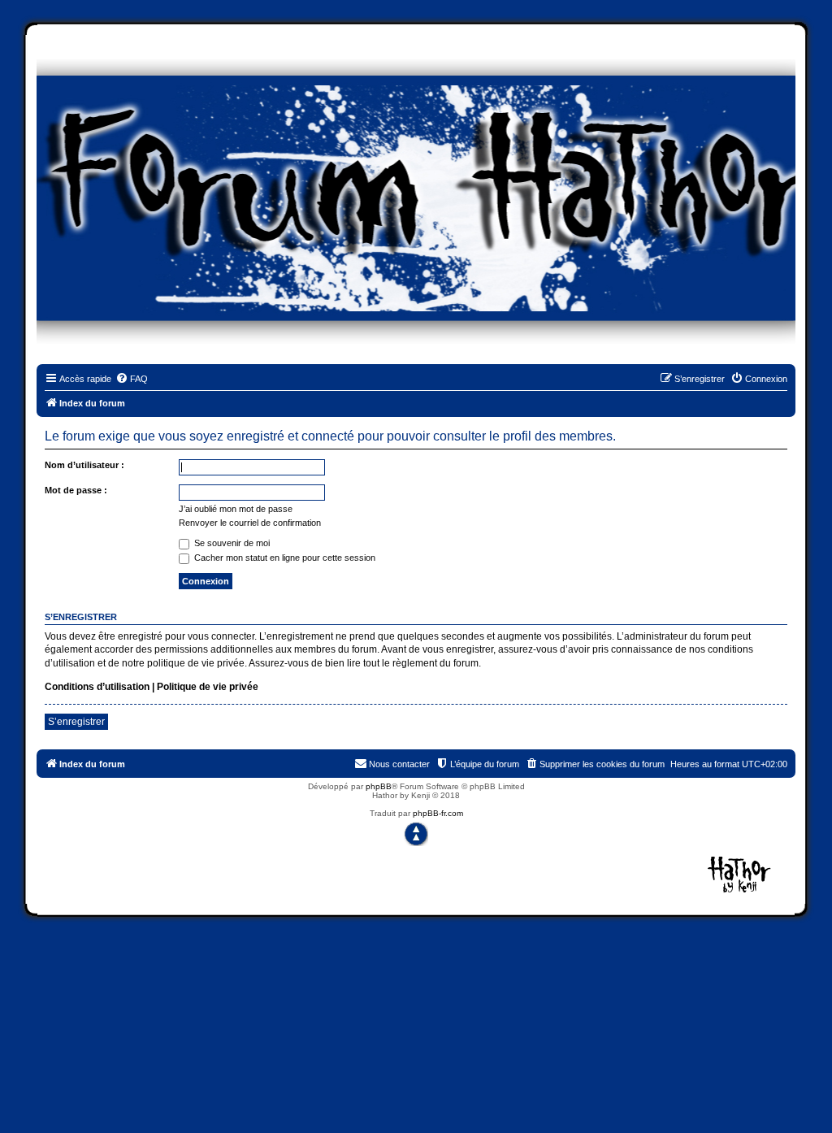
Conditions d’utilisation (97, 686)
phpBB (379, 786)
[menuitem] (131, 379)
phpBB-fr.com (438, 813)
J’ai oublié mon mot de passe (235, 509)
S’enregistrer (76, 721)
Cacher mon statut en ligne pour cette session (283, 557)
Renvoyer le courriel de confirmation (250, 522)
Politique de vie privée (207, 686)
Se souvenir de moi (231, 543)
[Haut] (416, 834)
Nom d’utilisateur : (84, 465)
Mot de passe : (76, 490)
